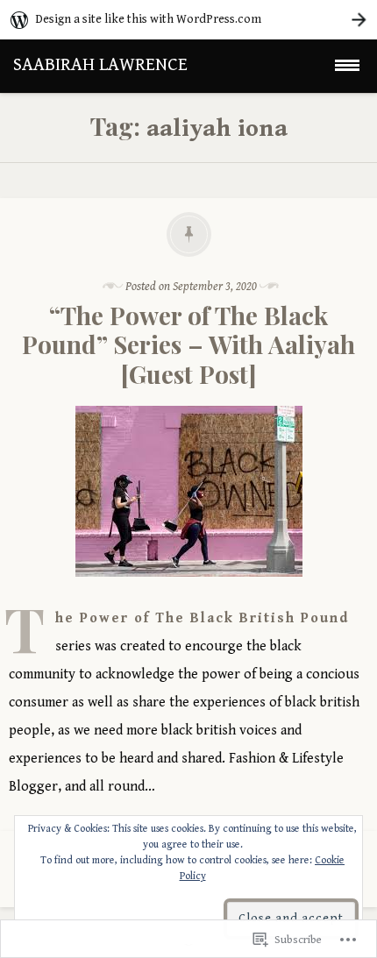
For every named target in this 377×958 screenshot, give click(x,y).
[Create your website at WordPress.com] (188, 19)
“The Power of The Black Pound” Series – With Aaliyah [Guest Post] (188, 344)
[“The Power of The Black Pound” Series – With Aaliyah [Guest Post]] (188, 590)
